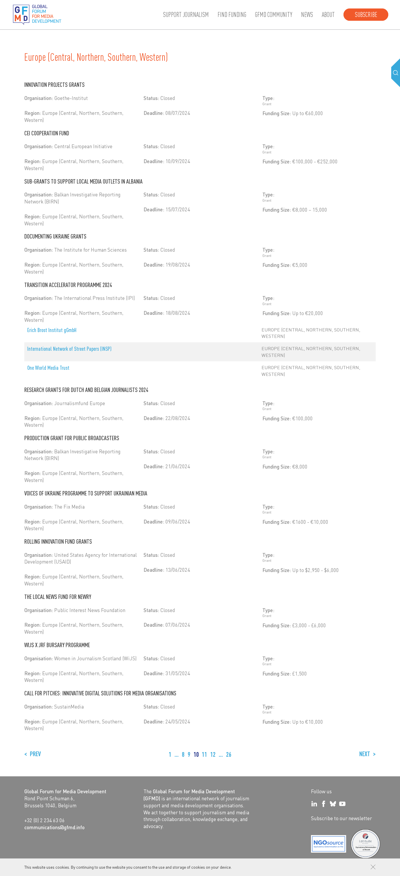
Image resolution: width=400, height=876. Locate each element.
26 (228, 754)
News (307, 14)
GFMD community (273, 14)
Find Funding (232, 14)
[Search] (395, 72)
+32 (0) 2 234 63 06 (44, 820)
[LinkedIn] (314, 804)
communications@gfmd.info (54, 827)
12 (213, 754)
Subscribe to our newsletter (341, 818)
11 (204, 754)
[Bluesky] (333, 804)
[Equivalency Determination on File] (328, 844)
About (328, 14)
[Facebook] (323, 804)
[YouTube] (342, 804)
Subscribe (366, 14)
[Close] (373, 867)
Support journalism (186, 14)
